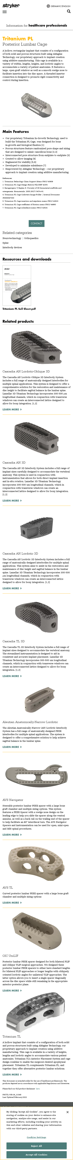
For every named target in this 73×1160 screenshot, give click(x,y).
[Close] (67, 1112)
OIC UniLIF (10, 955)
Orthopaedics (31, 238)
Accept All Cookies (36, 1154)
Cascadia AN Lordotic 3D (20, 553)
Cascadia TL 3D (14, 641)
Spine (5, 242)
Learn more (11, 409)
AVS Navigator (13, 800)
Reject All (36, 1146)
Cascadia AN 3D (14, 462)
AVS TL (8, 887)
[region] (36, 1133)
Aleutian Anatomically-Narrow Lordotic (30, 722)
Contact (36, 223)
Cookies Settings (36, 1137)
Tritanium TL (12, 1036)
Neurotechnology (12, 238)
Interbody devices (12, 247)
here (38, 1089)
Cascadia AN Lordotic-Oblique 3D (26, 371)
